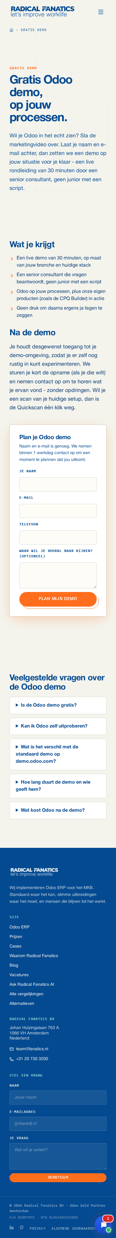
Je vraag (19, 1138)
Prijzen (16, 937)
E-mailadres (23, 1111)
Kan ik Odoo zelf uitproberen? (54, 726)
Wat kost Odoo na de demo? (53, 810)
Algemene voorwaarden (74, 1228)
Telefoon (28, 524)
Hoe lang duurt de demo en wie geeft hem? (53, 786)
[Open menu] (100, 12)
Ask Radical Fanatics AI (32, 985)
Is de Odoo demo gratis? (49, 705)
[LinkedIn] (12, 1227)
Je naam (27, 471)
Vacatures (19, 975)
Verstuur (58, 1177)
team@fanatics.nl (32, 1049)
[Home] (11, 30)
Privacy (38, 1228)
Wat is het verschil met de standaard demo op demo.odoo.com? (47, 754)
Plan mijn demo (58, 599)
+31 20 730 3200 (32, 1059)
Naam (14, 1085)
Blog (14, 966)
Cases (15, 946)
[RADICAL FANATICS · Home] (43, 12)
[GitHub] (22, 1227)
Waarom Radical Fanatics (34, 956)
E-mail (26, 497)
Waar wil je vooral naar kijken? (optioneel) (56, 553)
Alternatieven (22, 1004)
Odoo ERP (19, 927)
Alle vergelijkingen (26, 994)
